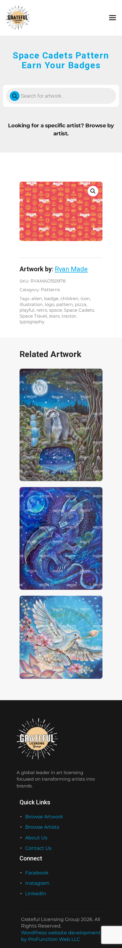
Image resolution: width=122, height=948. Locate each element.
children (69, 298)
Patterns (50, 289)
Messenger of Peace (43, 663)
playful (27, 310)
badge (51, 298)
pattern (64, 304)
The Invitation (36, 465)
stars (54, 316)
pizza (80, 304)
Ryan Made (71, 269)
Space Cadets (79, 310)
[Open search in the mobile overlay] (61, 96)
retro (41, 310)
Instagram (37, 883)
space (55, 310)
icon (85, 298)
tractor (69, 316)
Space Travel (33, 316)
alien (36, 298)
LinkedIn (35, 893)
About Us (36, 838)
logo (49, 304)
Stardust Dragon (39, 574)
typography (32, 321)
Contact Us (38, 848)
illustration (31, 304)
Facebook (37, 873)
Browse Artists (42, 827)
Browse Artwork (44, 816)
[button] (93, 191)
